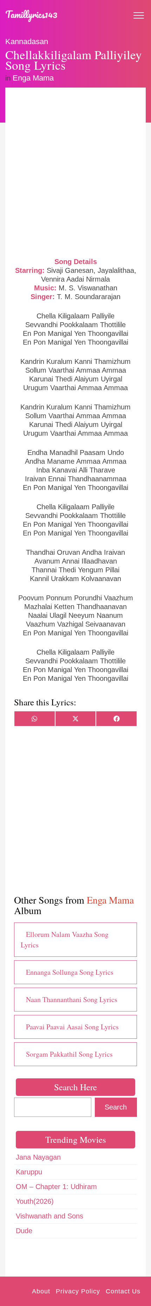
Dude (24, 1231)
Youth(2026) (35, 1201)
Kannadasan (26, 41)
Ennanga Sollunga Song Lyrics (69, 972)
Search (116, 1107)
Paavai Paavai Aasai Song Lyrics (72, 1026)
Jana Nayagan (38, 1157)
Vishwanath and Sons (49, 1216)
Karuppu (29, 1172)
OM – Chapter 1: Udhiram (56, 1186)
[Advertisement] (75, 171)
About (41, 1291)
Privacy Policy (78, 1291)
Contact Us (123, 1291)
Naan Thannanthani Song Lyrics (71, 999)
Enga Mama (33, 78)
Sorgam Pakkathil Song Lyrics (69, 1054)
